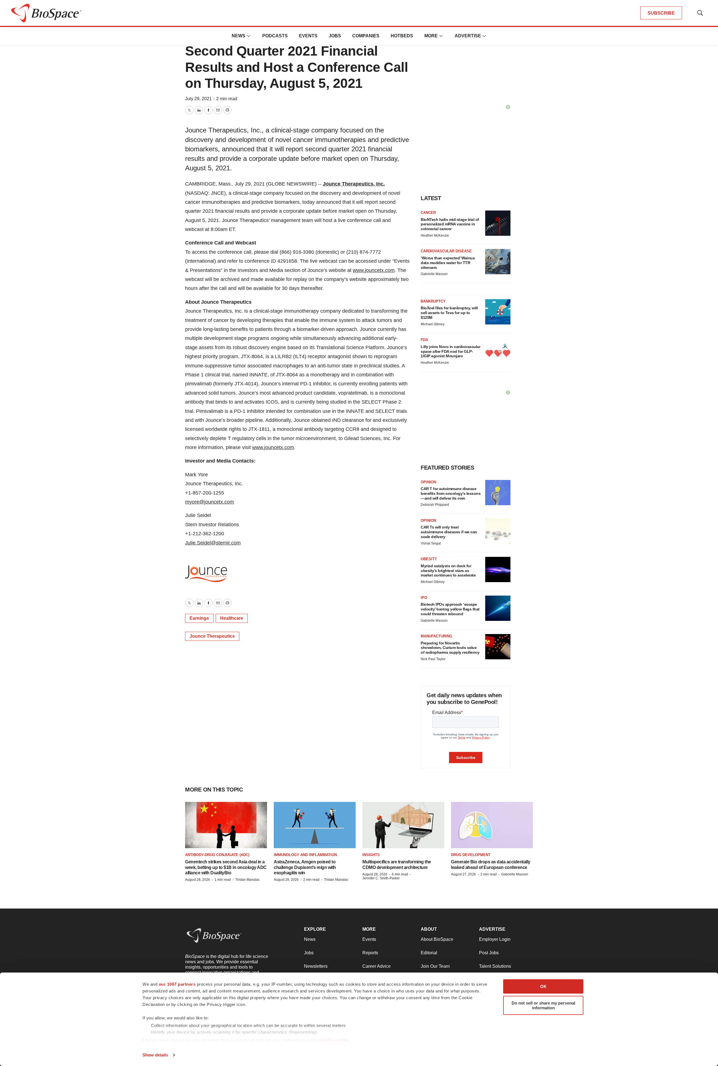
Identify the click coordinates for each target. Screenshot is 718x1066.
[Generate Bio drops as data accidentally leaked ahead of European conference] (492, 825)
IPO (424, 598)
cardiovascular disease (446, 251)
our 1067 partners (177, 984)
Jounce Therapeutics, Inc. (354, 184)
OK (543, 986)
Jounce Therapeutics (212, 636)
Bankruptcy (433, 301)
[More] (249, 36)
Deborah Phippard (435, 505)
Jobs (335, 35)
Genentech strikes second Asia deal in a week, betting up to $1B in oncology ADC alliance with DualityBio (226, 867)
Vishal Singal (431, 543)
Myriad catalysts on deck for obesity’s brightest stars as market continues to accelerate (448, 571)
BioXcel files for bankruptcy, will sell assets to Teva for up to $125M (449, 313)
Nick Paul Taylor (433, 659)
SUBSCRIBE (661, 13)
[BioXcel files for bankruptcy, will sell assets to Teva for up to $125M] (497, 311)
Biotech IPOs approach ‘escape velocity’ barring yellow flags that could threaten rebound (450, 609)
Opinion (428, 482)
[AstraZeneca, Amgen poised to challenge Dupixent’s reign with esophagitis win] (315, 825)
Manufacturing (436, 636)
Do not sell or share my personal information (543, 1005)
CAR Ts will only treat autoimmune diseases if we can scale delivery (449, 532)
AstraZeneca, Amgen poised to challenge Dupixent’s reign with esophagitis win (305, 867)
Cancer (428, 213)
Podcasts (275, 35)
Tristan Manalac (247, 880)
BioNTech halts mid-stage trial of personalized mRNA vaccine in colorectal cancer (450, 224)
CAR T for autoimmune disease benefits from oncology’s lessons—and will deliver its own (450, 493)
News (238, 35)
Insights (371, 855)
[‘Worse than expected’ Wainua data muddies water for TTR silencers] (497, 261)
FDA (424, 340)
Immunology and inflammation (305, 855)
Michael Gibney (433, 324)
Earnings (199, 618)
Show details (155, 1055)
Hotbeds (402, 35)
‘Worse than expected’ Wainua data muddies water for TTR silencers (448, 263)
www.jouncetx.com (374, 270)
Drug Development (471, 855)
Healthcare (231, 618)
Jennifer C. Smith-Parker (381, 878)
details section (334, 1040)
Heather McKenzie (435, 235)
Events (308, 35)
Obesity (429, 559)
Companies (365, 35)
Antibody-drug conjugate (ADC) (217, 855)
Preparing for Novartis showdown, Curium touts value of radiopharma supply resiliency (450, 648)
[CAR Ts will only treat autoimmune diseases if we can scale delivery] (497, 531)
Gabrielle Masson (434, 274)
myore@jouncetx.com (209, 502)
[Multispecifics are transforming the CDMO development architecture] (403, 825)
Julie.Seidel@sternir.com (213, 543)
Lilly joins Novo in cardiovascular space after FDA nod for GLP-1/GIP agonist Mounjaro (450, 351)
